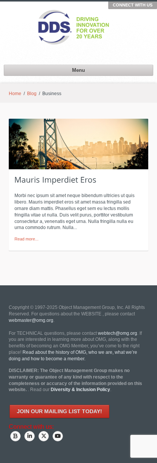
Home (15, 93)
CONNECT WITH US (132, 5)
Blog (32, 93)
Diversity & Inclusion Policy (80, 389)
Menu (78, 70)
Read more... (26, 239)
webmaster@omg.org (31, 320)
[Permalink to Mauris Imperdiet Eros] (55, 179)
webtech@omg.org (117, 333)
